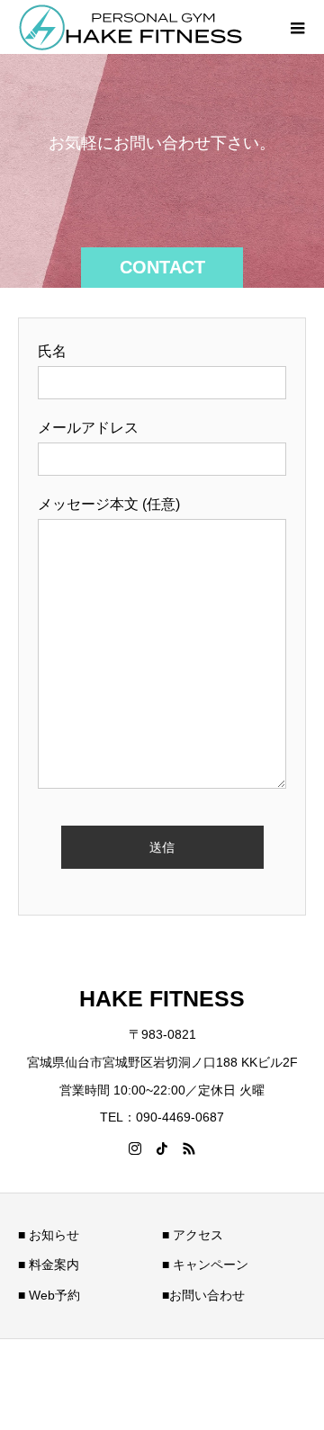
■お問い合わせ (203, 1295)
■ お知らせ (48, 1235)
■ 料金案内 (48, 1264)
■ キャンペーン (205, 1264)
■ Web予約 (49, 1295)
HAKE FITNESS (162, 998)
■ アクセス (192, 1235)
